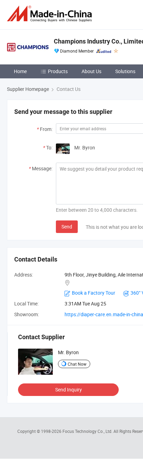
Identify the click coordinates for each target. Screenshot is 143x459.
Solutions (125, 71)
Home (20, 71)
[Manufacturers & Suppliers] (50, 14)
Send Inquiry (68, 389)
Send (66, 226)
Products (58, 71)
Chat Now (77, 364)
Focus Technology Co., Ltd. (87, 431)
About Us (91, 71)
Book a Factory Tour (93, 292)
